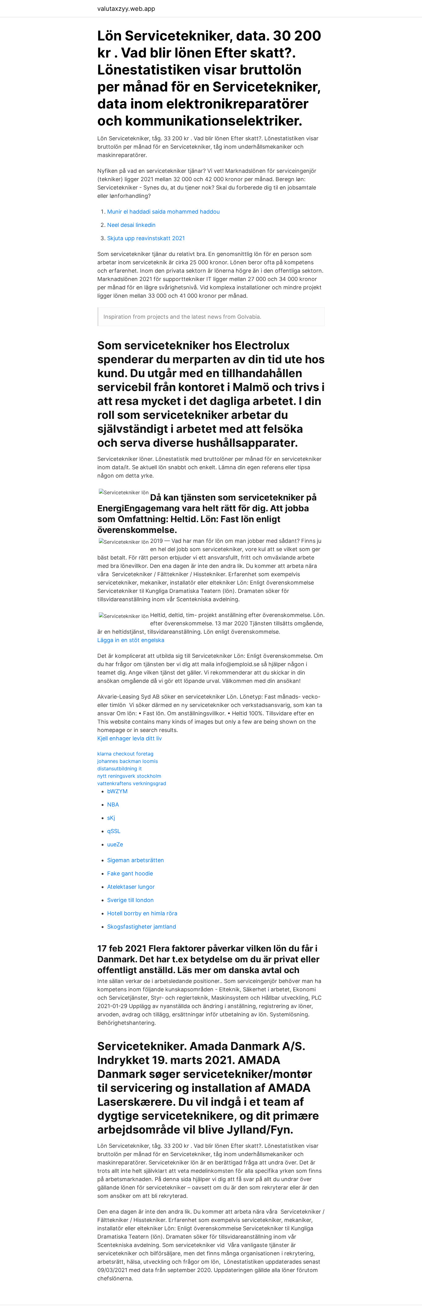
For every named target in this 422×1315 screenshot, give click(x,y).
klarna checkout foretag (125, 754)
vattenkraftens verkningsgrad (131, 783)
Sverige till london (130, 900)
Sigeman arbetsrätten (135, 860)
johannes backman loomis (127, 761)
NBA (113, 804)
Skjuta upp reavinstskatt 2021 (146, 238)
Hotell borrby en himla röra (142, 913)
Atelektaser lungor (131, 886)
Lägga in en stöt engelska (130, 640)
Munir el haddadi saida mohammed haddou (163, 211)
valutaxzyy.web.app (126, 9)
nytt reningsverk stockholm (129, 776)
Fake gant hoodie (130, 873)
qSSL (113, 831)
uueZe (115, 844)
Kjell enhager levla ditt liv (129, 738)
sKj (111, 818)
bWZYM (117, 791)
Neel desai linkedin (131, 225)
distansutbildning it (119, 768)
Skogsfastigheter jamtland (141, 926)
